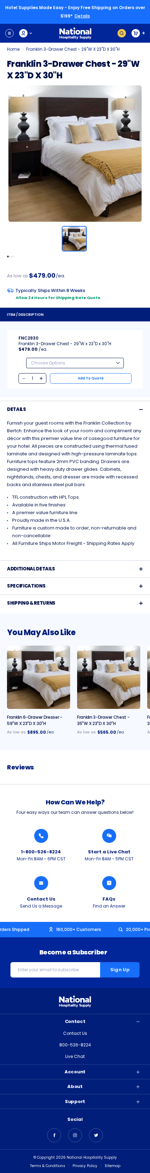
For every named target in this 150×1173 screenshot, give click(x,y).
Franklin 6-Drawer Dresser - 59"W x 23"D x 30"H (34, 720)
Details (82, 16)
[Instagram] (75, 1135)
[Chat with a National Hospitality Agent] (109, 836)
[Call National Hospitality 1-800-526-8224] (41, 836)
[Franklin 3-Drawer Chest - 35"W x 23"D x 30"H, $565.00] (108, 677)
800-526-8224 (75, 1045)
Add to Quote (91, 378)
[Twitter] (96, 1135)
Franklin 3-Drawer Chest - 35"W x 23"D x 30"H (103, 720)
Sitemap (112, 1165)
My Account (26, 33)
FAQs (109, 899)
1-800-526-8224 (41, 851)
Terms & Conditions (47, 1165)
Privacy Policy (85, 1165)
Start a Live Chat (109, 851)
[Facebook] (54, 1135)
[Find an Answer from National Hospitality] (109, 883)
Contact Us (41, 899)
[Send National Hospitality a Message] (41, 883)
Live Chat (75, 1056)
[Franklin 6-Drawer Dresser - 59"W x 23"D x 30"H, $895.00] (38, 677)
